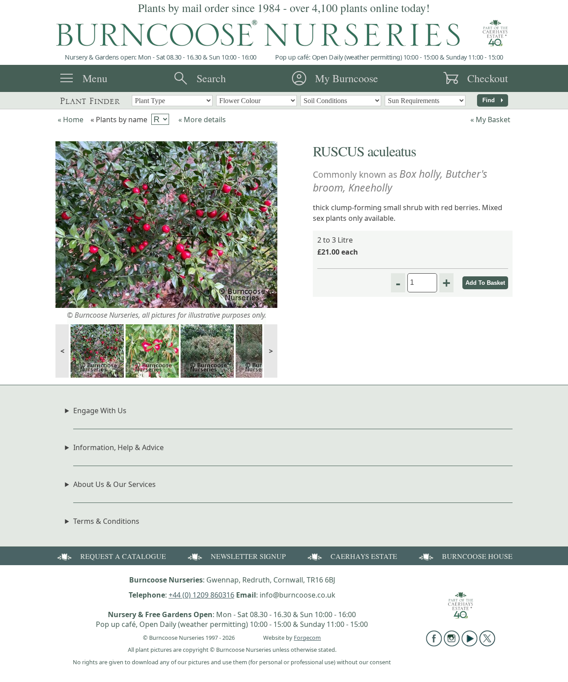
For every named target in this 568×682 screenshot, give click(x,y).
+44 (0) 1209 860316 (201, 595)
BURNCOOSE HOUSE (477, 556)
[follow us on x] (487, 644)
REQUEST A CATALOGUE (123, 556)
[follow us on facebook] (434, 644)
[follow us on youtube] (469, 644)
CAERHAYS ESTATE (364, 556)
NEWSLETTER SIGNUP (248, 556)
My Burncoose (346, 78)
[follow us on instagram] (452, 644)
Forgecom (307, 638)
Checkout (487, 78)
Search (211, 78)
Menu (95, 78)
